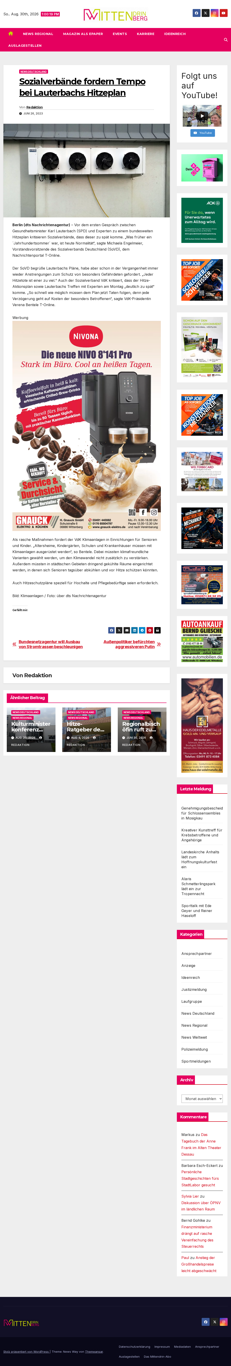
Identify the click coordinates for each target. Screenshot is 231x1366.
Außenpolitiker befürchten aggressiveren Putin (129, 644)
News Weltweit (194, 1037)
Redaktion (34, 107)
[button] (226, 39)
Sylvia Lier (190, 1196)
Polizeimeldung (194, 1049)
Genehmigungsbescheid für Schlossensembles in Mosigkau (202, 813)
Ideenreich (175, 34)
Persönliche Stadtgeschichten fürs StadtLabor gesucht (200, 1178)
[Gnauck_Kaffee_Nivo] (86, 425)
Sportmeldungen (196, 1061)
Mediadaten (182, 1346)
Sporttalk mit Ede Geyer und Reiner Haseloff (196, 910)
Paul (185, 1257)
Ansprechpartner (196, 953)
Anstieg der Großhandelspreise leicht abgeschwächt (198, 1264)
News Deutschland (34, 71)
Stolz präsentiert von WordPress (26, 1351)
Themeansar (94, 1351)
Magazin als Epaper (83, 34)
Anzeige (188, 965)
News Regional (38, 34)
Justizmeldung (194, 989)
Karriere (145, 34)
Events (120, 34)
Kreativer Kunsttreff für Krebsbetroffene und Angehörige (201, 835)
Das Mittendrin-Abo (157, 1356)
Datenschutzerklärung (134, 1346)
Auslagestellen (25, 46)
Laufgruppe (191, 1001)
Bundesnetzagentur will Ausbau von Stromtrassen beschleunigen (51, 644)
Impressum (162, 1346)
